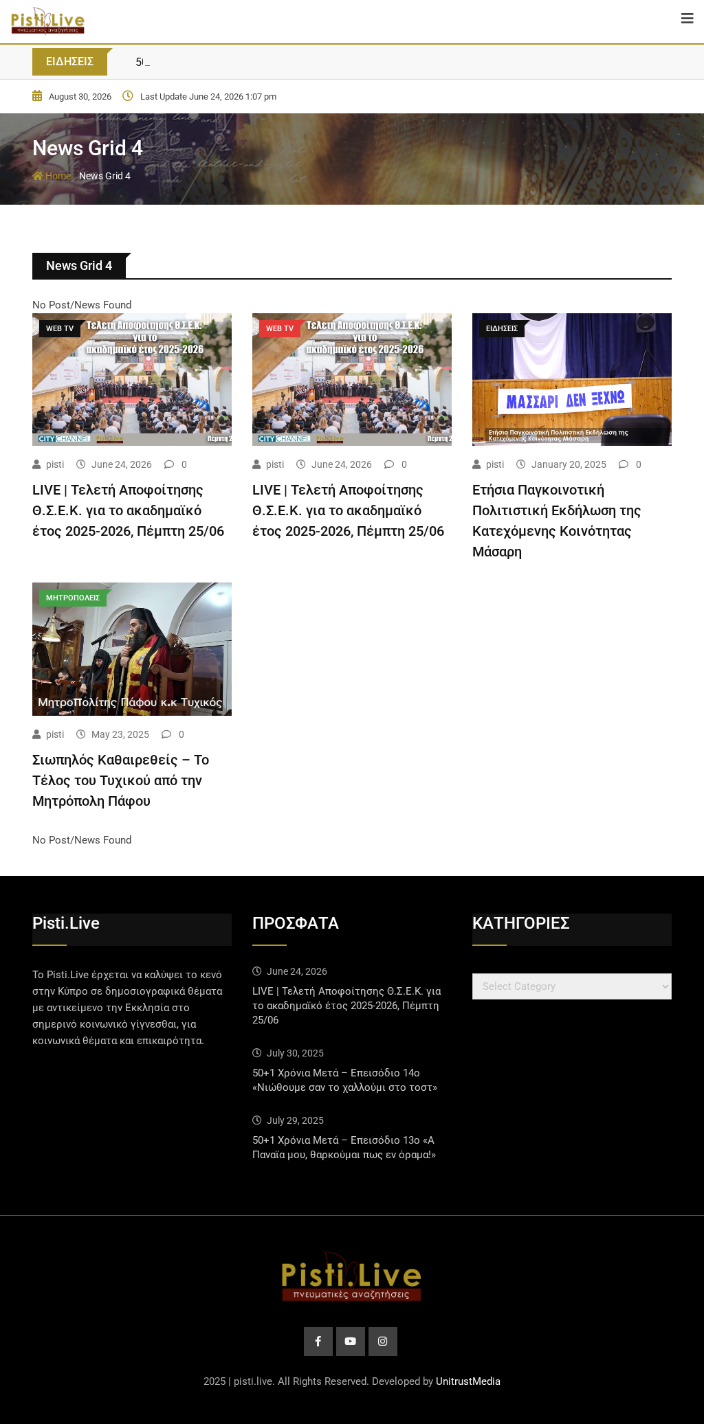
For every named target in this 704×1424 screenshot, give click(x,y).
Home (57, 175)
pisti (55, 464)
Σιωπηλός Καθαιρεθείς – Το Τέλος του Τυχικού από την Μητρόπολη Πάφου (120, 780)
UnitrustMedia (468, 1381)
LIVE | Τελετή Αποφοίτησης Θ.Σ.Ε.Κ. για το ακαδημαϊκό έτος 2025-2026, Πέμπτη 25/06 (128, 510)
